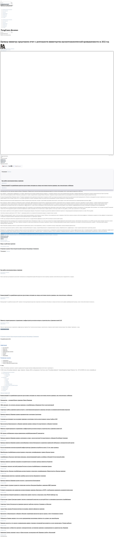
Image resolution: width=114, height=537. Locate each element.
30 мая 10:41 (3, 478)
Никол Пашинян (27, 235)
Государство (5, 10)
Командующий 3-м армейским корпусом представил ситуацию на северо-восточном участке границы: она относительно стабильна (37, 185)
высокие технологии (10, 235)
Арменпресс (5, 360)
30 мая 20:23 (3, 421)
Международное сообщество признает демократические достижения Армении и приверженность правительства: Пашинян (34, 527)
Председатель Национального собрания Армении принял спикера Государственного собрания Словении (28, 424)
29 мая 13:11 (3, 520)
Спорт (4, 17)
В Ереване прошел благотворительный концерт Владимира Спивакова (19, 336)
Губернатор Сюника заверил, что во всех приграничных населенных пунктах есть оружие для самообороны (29, 518)
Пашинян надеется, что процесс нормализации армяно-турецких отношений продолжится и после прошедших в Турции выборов (35, 523)
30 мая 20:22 (3, 426)
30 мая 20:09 (3, 440)
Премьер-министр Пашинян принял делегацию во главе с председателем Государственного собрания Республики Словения (34, 438)
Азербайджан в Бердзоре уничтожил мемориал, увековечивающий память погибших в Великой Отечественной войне (32, 457)
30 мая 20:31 (3, 412)
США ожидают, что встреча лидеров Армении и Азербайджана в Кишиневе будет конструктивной (27, 405)
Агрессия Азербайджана (11, 385)
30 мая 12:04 (3, 454)
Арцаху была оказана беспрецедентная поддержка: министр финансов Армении (22, 509)
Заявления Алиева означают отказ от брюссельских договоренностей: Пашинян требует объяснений (27, 532)
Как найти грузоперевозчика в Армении (12, 181)
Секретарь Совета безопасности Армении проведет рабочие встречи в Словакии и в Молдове (25, 504)
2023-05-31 (4, 183)
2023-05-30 (2, 323)
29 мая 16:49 (3, 501)
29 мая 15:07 (3, 511)
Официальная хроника (7, 9)
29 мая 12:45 (3, 534)
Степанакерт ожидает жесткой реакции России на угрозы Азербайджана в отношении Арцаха (26, 466)
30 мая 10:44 (3, 473)
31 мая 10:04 (3, 407)
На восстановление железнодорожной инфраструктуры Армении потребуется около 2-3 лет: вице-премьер (29, 447)
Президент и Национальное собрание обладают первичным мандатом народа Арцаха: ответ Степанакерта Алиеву (31, 513)
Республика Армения (9, 48)
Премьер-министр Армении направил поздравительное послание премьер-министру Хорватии (26, 461)
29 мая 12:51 (3, 530)
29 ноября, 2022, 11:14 (5, 49)
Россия (7, 378)
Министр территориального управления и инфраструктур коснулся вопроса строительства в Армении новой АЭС (31, 320)
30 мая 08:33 (3, 487)
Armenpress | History (7, 361)
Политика (34, 235)
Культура (4, 16)
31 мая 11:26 (3, 402)
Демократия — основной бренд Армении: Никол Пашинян (16, 400)
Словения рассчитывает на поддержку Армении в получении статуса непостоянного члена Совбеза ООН (28, 419)
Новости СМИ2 (3, 240)
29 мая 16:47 (3, 506)
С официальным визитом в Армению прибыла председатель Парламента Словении (23, 476)
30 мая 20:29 (3, 416)
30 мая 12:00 (3, 463)
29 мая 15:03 (3, 515)
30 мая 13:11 (3, 449)
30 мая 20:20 (3, 430)
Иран (6, 380)
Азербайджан (8, 384)
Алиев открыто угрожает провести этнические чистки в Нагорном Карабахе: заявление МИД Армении (28, 485)
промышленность (41, 235)
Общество (5, 14)
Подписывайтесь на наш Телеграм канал (10, 233)
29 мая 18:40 (3, 497)
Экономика (5, 13)
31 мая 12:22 (3, 397)
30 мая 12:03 (3, 459)
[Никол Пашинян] (57, 103)
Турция (7, 382)
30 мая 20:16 (3, 435)
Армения (7, 374)
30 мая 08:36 (3, 482)
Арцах (6, 376)
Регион (4, 12)
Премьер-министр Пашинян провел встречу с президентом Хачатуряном (20, 480)
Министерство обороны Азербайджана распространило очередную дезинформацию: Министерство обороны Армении (32, 471)
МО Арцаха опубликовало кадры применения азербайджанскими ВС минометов (22, 433)
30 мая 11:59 (3, 468)
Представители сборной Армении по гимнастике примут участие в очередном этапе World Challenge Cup (29, 494)
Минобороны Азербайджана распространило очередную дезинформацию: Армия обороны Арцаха (27, 452)
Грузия (7, 381)
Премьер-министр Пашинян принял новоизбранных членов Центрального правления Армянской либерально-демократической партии (37, 442)
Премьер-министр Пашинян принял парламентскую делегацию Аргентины (20, 414)
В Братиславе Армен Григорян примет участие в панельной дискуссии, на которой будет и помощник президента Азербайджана (35, 499)
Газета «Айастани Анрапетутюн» (10, 363)
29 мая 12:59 (3, 525)
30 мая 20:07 (3, 445)
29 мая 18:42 (3, 492)
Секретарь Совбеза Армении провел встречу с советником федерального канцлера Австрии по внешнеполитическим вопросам (35, 409)
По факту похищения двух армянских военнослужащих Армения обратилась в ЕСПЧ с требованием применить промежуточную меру (36, 490)
